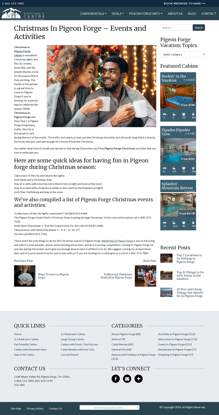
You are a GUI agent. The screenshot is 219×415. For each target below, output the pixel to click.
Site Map (16, 408)
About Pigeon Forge (123, 334)
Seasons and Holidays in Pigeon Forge (134, 354)
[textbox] (109, 407)
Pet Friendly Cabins (25, 344)
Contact (208, 13)
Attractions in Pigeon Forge (174, 339)
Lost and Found (69, 354)
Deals (116, 13)
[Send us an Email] (127, 379)
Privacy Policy (35, 408)
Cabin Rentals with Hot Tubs (77, 349)
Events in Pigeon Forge (171, 344)
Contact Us (55, 408)
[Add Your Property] (138, 379)
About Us (175, 13)
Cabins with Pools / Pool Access (79, 344)
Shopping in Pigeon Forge (173, 354)
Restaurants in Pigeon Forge (174, 349)
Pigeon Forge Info (144, 13)
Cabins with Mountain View (30, 349)
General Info (119, 349)
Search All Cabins (24, 354)
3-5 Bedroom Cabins (26, 339)
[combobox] (109, 407)
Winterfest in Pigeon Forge (117, 240)
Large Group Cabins (72, 339)
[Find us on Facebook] (116, 379)
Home (17, 334)
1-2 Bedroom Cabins (73, 334)
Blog (192, 13)
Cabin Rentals (92, 13)
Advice (116, 339)
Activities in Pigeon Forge (173, 334)
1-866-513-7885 (13, 3)
